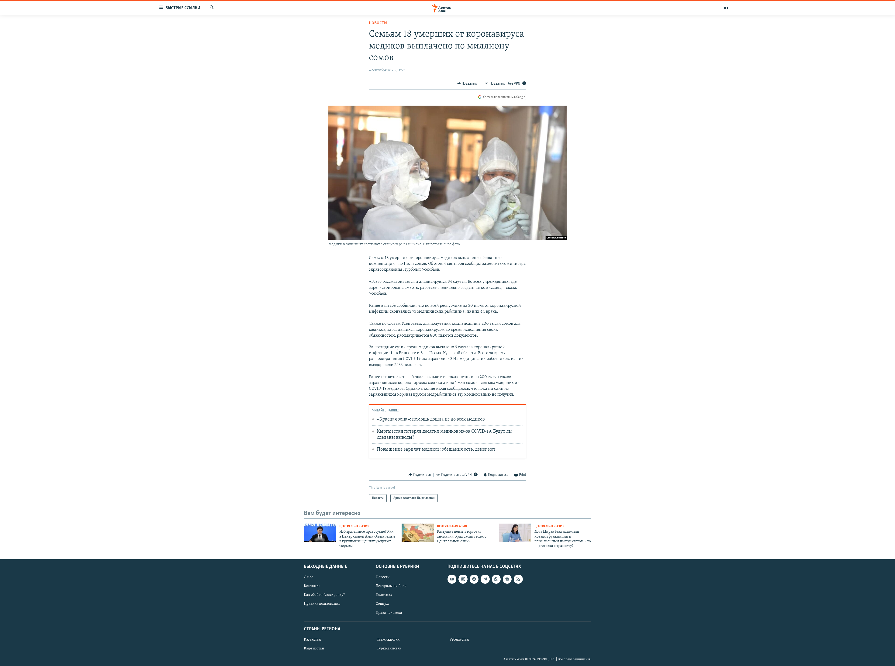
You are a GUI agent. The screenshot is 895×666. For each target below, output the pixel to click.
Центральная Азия (354, 526)
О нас (308, 577)
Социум (382, 604)
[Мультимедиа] (726, 8)
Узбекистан (459, 640)
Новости (378, 23)
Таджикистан (388, 640)
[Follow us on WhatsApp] (496, 579)
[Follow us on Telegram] (485, 579)
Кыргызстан (314, 648)
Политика (384, 595)
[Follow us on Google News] (507, 579)
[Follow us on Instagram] (462, 579)
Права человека (389, 612)
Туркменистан (389, 648)
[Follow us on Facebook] (474, 579)
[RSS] (518, 579)
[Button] (468, 84)
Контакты (312, 586)
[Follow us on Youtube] (452, 579)
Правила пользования (322, 604)
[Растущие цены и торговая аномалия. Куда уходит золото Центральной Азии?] (418, 533)
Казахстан (312, 640)
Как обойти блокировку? (324, 595)
